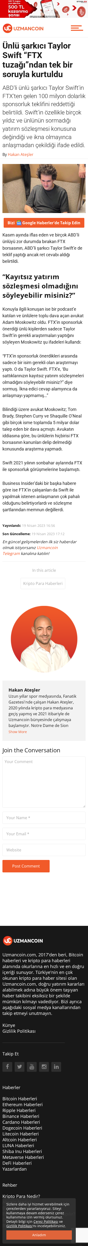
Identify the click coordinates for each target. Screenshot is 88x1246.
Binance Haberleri (20, 1116)
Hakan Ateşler (24, 690)
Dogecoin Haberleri (22, 1128)
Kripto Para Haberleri (43, 583)
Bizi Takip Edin (44, 222)
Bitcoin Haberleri (19, 1099)
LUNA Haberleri (18, 1145)
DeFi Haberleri (17, 1163)
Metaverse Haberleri (23, 1157)
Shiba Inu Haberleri (22, 1151)
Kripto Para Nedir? (21, 1196)
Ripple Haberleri (19, 1110)
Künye (8, 1025)
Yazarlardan (14, 1169)
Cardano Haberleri (21, 1122)
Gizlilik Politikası (19, 1031)
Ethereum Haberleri (22, 1104)
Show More (18, 731)
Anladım (39, 1235)
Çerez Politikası (45, 1221)
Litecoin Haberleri (20, 1134)
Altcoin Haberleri (19, 1140)
